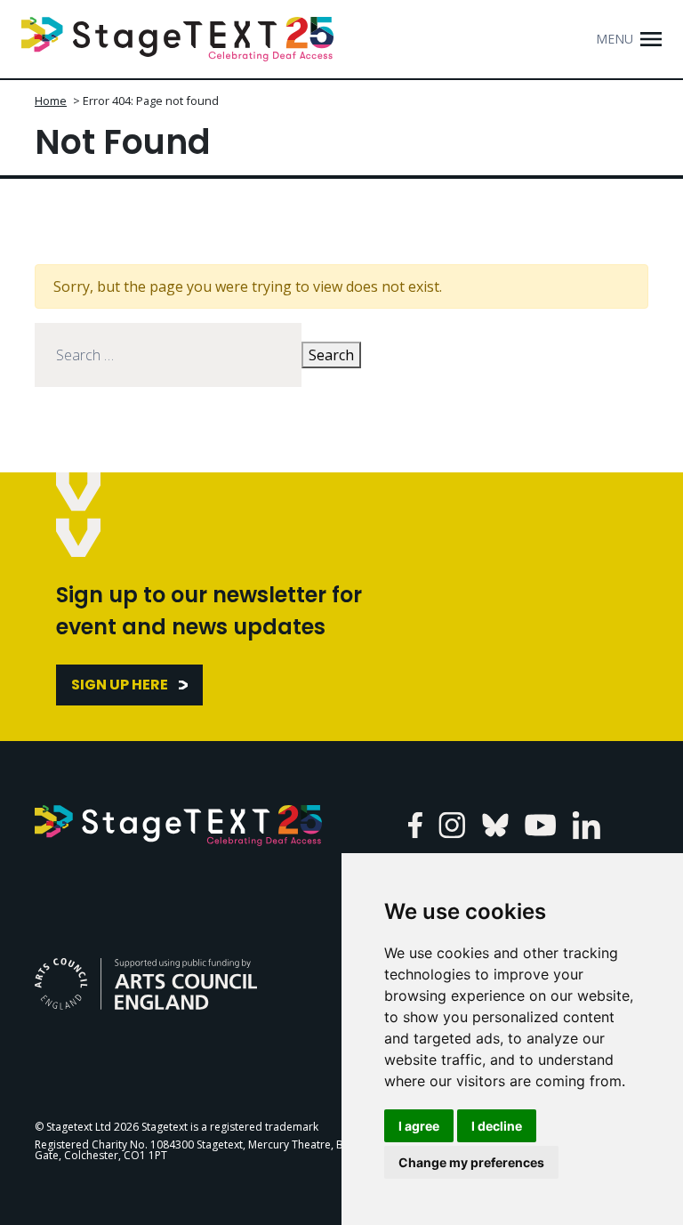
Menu (614, 38)
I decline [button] (496, 1125)
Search (331, 355)
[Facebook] (415, 825)
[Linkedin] (586, 825)
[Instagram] (452, 825)
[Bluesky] (495, 825)
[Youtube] (540, 825)
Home (51, 101)
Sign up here (119, 684)
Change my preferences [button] (471, 1162)
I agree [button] (418, 1125)
